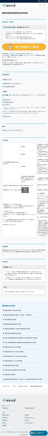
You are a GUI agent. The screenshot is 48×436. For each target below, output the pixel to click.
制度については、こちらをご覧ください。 (13, 130)
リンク (3, 431)
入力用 (7, 104)
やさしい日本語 (43, 1)
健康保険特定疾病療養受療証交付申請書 (15, 370)
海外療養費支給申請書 (10, 319)
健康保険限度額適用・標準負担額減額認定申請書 (17, 329)
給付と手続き (6, 415)
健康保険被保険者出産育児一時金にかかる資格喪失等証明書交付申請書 (23, 379)
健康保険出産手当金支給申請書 (13, 347)
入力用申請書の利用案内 (9, 86)
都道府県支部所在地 (30, 408)
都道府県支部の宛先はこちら (10, 60)
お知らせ (28, 420)
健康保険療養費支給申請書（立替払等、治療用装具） (19, 315)
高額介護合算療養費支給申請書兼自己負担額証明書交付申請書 (21, 338)
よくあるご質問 (29, 422)
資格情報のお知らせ (15, 55)
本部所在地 (6, 408)
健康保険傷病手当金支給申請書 (13, 310)
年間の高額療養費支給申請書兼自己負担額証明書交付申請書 (20, 342)
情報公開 (5, 420)
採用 (4, 422)
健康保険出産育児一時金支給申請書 (14, 351)
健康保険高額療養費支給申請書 (13, 333)
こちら (13, 224)
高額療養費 (6, 27)
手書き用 (8, 100)
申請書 (14, 386)
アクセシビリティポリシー (23, 431)
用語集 (5, 425)
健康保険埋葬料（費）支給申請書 (13, 361)
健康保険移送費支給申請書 (12, 365)
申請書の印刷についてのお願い (13, 83)
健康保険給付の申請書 (8, 306)
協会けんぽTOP (7, 386)
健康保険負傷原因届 (10, 374)
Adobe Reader (7, 116)
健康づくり (6, 417)
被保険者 (4, 95)
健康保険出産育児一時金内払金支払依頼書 (16, 356)
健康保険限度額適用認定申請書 (13, 324)
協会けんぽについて (30, 417)
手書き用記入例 (9, 102)
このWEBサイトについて (11, 431)
